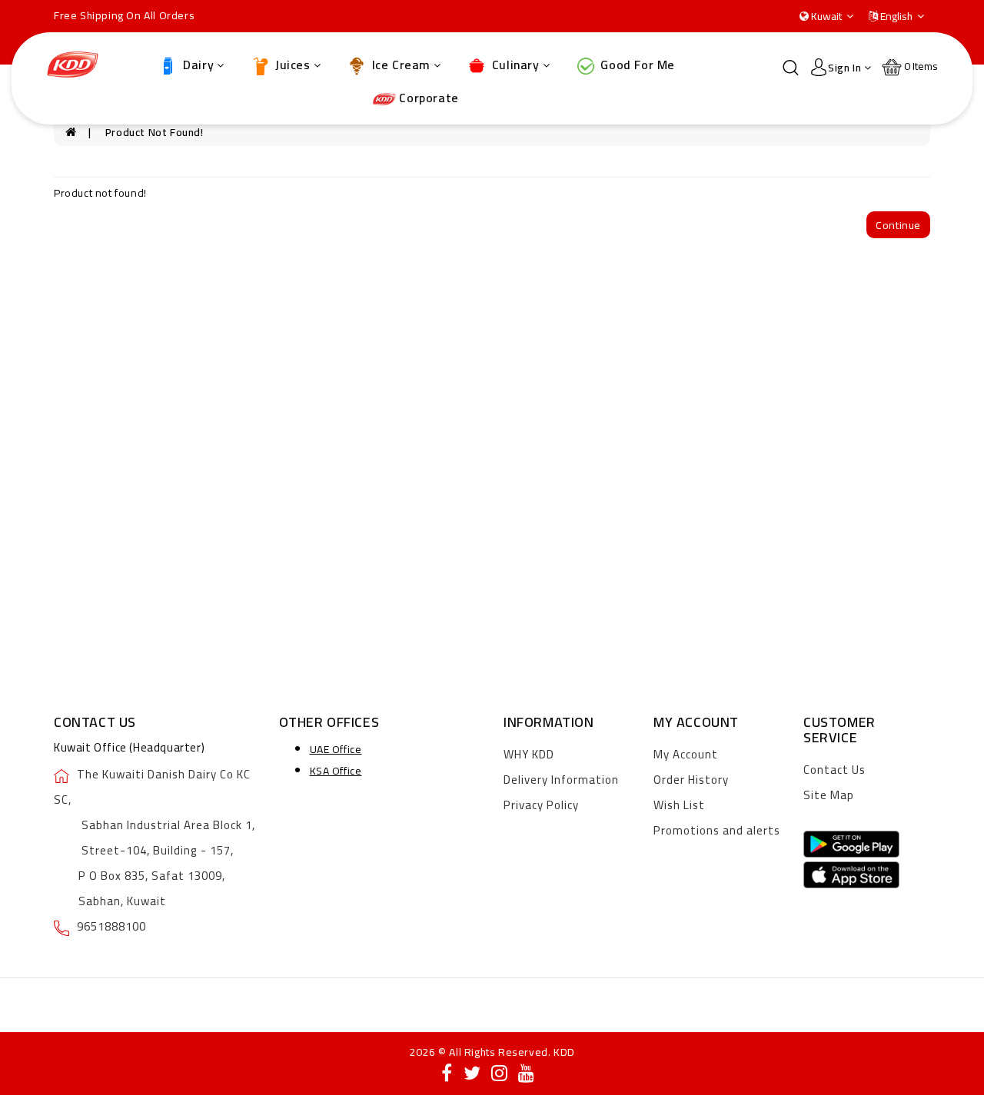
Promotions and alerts (716, 830)
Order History (691, 779)
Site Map (828, 795)
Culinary (513, 64)
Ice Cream (399, 64)
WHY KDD (529, 754)
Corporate (427, 97)
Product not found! (154, 132)
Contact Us (834, 769)
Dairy (197, 64)
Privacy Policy (541, 805)
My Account (685, 754)
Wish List (679, 805)
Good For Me (636, 64)
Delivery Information (561, 779)
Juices (291, 64)
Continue (898, 225)
